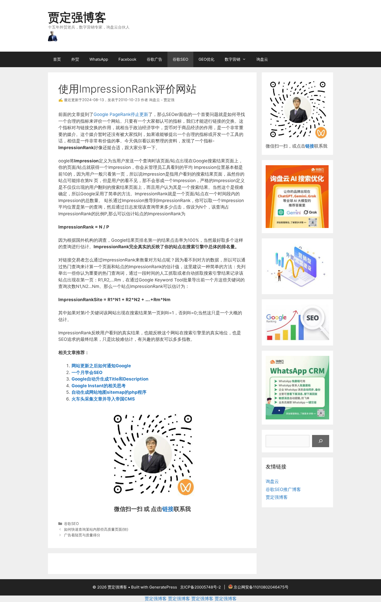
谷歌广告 (154, 59)
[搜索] (320, 441)
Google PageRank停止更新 (121, 114)
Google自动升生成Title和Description (110, 379)
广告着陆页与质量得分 (82, 535)
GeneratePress (163, 587)
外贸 (75, 59)
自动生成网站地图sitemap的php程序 (109, 392)
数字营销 (232, 59)
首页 (57, 59)
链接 (168, 509)
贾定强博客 (77, 17)
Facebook (127, 59)
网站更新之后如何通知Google (101, 365)
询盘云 (262, 59)
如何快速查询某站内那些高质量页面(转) (96, 529)
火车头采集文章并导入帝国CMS (103, 399)
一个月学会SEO (87, 372)
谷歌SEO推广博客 (283, 489)
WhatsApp (98, 59)
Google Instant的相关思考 (99, 385)
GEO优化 (206, 59)
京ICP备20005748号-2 (200, 587)
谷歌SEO (180, 59)
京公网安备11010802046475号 (261, 587)
